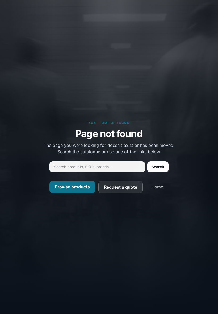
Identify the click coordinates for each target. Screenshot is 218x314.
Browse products (72, 186)
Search (158, 166)
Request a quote (120, 187)
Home (157, 186)
